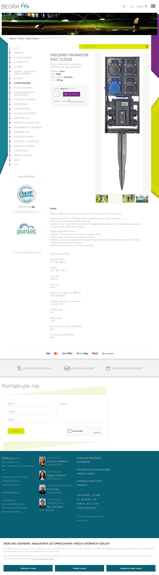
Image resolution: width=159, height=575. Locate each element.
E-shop (21, 38)
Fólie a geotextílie (23, 87)
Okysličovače (21, 104)
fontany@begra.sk (10, 492)
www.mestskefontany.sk (13, 503)
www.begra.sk (8, 500)
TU (33, 206)
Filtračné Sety (21, 62)
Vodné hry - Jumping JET (26, 141)
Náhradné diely (22, 132)
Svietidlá (18, 78)
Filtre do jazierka (23, 57)
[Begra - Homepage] (15, 6)
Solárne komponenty (25, 113)
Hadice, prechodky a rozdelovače (24, 93)
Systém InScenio (32, 38)
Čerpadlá (18, 52)
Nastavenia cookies (11, 511)
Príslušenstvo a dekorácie (27, 127)
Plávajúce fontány (24, 136)
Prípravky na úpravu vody (27, 122)
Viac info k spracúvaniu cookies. (43, 558)
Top (16, 164)
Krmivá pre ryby (22, 118)
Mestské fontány (23, 155)
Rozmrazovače (22, 108)
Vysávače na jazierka (24, 99)
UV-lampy (18, 66)
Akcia (16, 160)
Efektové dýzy (21, 150)
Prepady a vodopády (24, 146)
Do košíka (73, 94)
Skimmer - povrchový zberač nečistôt (25, 72)
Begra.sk (13, 38)
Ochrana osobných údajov (15, 507)
